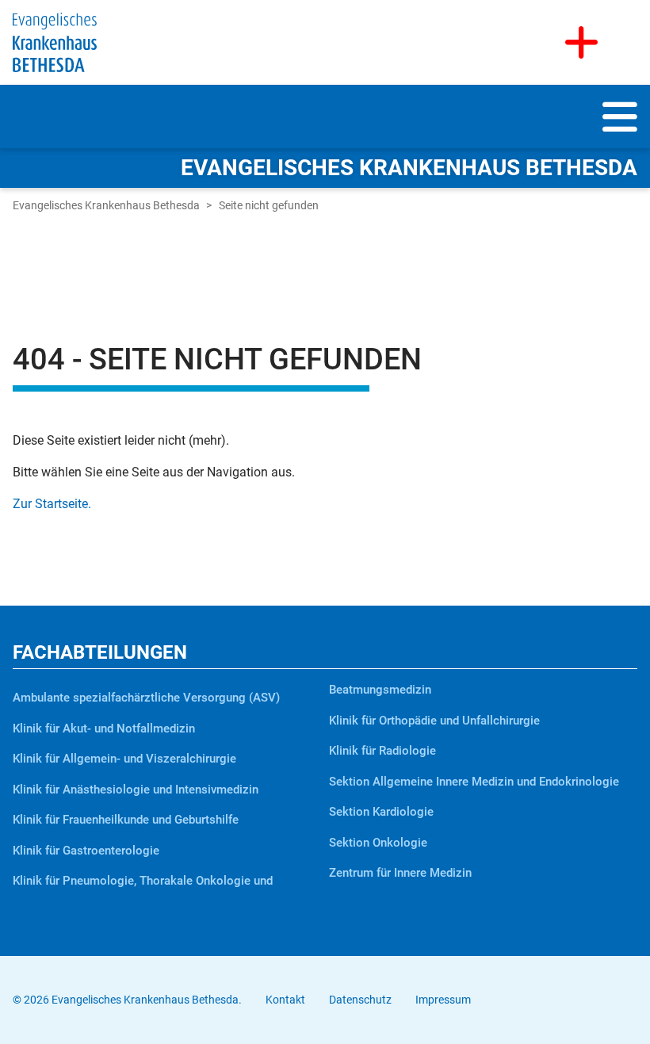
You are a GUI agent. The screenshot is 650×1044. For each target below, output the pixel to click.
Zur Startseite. (52, 503)
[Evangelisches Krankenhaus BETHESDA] (55, 41)
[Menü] (619, 127)
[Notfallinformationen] (581, 42)
